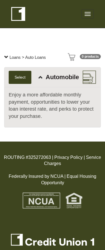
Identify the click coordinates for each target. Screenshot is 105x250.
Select (20, 77)
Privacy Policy (68, 157)
